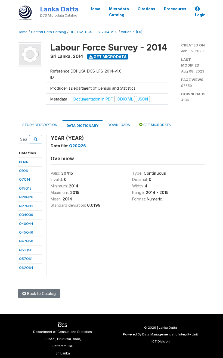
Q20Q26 (26, 197)
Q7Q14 (24, 179)
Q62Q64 (26, 267)
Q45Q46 (26, 232)
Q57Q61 (25, 258)
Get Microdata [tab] (157, 125)
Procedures (175, 9)
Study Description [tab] (39, 125)
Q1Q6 (23, 170)
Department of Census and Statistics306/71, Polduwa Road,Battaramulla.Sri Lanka (62, 342)
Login (200, 15)
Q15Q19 (25, 188)
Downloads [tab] (119, 125)
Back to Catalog (41, 293)
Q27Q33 (26, 206)
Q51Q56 (25, 250)
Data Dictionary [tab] (82, 126)
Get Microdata (110, 56)
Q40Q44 (26, 223)
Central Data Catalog (48, 32)
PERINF (24, 162)
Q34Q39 (26, 214)
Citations (146, 9)
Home (94, 9)
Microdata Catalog (119, 12)
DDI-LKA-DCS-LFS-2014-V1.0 (93, 32)
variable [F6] (131, 32)
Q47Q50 (26, 241)
